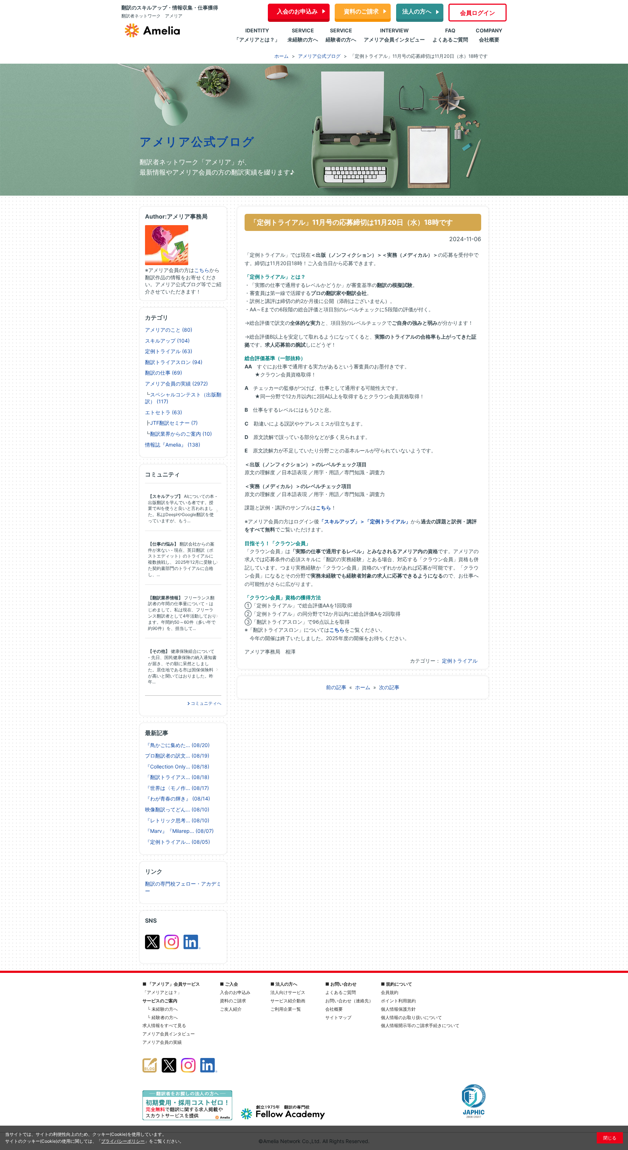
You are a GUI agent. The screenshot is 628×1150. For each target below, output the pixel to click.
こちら (201, 270)
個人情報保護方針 (398, 1009)
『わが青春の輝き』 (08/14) (177, 798)
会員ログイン (477, 12)
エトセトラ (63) (163, 412)
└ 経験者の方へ (162, 1017)
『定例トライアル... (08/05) (177, 842)
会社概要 (334, 1009)
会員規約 (389, 992)
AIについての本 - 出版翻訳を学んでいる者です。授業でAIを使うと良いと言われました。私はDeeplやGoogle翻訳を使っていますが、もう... (182, 508)
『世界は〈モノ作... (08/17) (177, 788)
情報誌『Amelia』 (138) (172, 445)
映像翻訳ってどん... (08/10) (177, 809)
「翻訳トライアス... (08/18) (177, 777)
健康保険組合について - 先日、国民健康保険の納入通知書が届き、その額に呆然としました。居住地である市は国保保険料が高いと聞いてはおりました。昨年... (182, 666)
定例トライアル (460, 661)
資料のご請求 (361, 11)
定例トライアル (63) (168, 351)
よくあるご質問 (340, 992)
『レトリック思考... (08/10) (177, 820)
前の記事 (336, 687)
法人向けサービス (287, 992)
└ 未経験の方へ (162, 1009)
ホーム (362, 687)
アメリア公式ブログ (197, 141)
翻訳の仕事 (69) (163, 373)
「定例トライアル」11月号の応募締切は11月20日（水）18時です (351, 222)
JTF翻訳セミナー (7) (174, 423)
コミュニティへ (205, 703)
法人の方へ (416, 11)
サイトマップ (338, 1017)
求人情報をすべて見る (164, 1025)
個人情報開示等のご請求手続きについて (420, 1025)
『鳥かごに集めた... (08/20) (177, 745)
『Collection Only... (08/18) (177, 766)
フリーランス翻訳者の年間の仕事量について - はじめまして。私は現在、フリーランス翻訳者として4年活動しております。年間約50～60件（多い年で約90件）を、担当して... (182, 613)
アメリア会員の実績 (162, 1042)
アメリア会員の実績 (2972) (176, 383)
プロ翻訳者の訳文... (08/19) (177, 755)
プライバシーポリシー (123, 1141)
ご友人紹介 (231, 1009)
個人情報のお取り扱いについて (411, 1017)
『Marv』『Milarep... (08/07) (179, 831)
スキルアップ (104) (167, 341)
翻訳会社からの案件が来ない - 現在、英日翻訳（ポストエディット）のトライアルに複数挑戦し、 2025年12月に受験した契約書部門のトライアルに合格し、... (182, 559)
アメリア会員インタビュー (168, 1034)
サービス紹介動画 (287, 1000)
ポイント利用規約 (398, 1000)
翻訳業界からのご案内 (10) (181, 434)
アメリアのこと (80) (168, 330)
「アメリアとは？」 (162, 992)
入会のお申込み (297, 11)
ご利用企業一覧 (285, 1009)
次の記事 (389, 687)
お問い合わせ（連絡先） (349, 1000)
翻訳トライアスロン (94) (173, 362)
